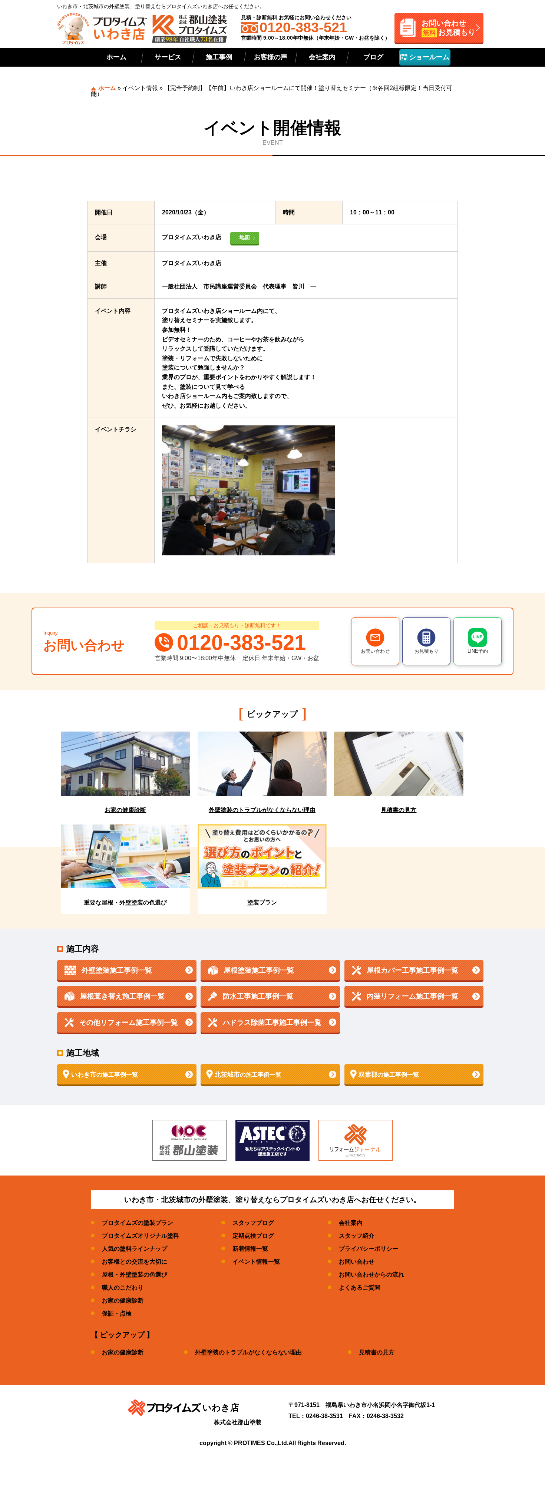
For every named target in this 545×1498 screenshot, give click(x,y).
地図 (245, 237)
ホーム (116, 57)
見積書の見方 (376, 1352)
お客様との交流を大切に (134, 1261)
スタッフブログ (253, 1223)
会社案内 (322, 57)
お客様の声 (270, 57)
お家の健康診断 (122, 1300)
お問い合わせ (356, 1261)
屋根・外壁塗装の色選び (134, 1274)
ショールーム (428, 57)
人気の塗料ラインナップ (134, 1248)
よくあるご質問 (359, 1287)
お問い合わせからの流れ (371, 1274)
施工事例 (219, 57)
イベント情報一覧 (256, 1261)
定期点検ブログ (253, 1236)
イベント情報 (140, 88)
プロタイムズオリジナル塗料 (140, 1236)
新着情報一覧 (250, 1248)
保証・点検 (117, 1313)
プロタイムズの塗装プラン (137, 1223)
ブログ (373, 57)
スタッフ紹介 (356, 1236)
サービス (168, 57)
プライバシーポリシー (368, 1248)
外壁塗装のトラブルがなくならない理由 (248, 1352)
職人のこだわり (122, 1287)
